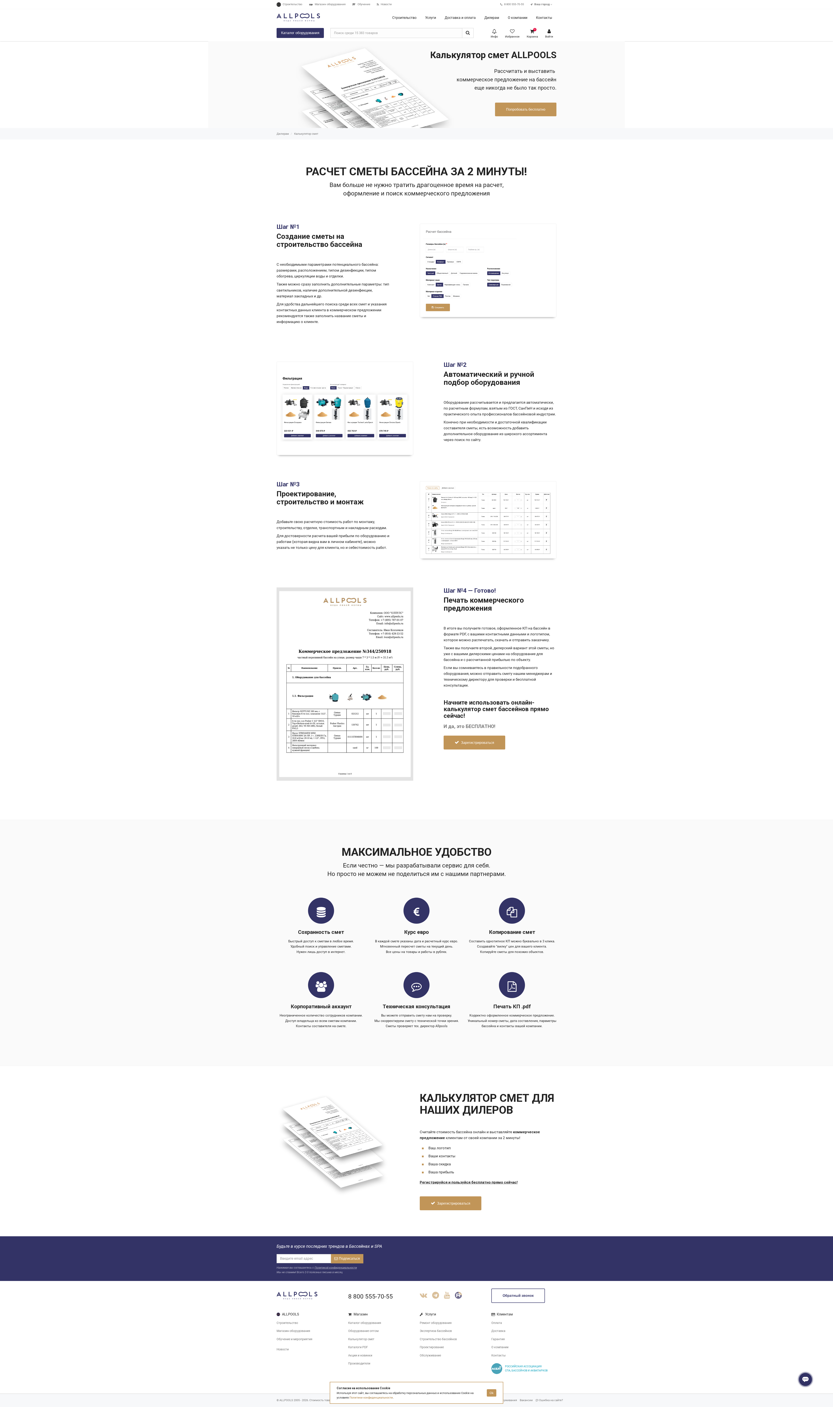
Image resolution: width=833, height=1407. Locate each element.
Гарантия (498, 1339)
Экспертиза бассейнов (436, 1331)
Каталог (300, 33)
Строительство (287, 1323)
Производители (359, 1363)
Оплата (496, 1323)
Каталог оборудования (364, 1323)
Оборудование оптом (363, 1331)
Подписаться (349, 1258)
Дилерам (283, 133)
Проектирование (432, 1347)
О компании (499, 1347)
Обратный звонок (518, 1295)
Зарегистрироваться (477, 742)
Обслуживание (430, 1355)
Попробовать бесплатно (525, 109)
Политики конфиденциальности (371, 1397)
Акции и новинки (360, 1355)
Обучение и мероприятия (294, 1339)
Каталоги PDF (358, 1347)
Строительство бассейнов (438, 1339)
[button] (494, 33)
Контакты (498, 1355)
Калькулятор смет (306, 133)
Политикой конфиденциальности (336, 1267)
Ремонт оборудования (436, 1323)
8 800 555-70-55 (370, 1296)
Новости (283, 1349)
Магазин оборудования (293, 1331)
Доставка (498, 1331)
